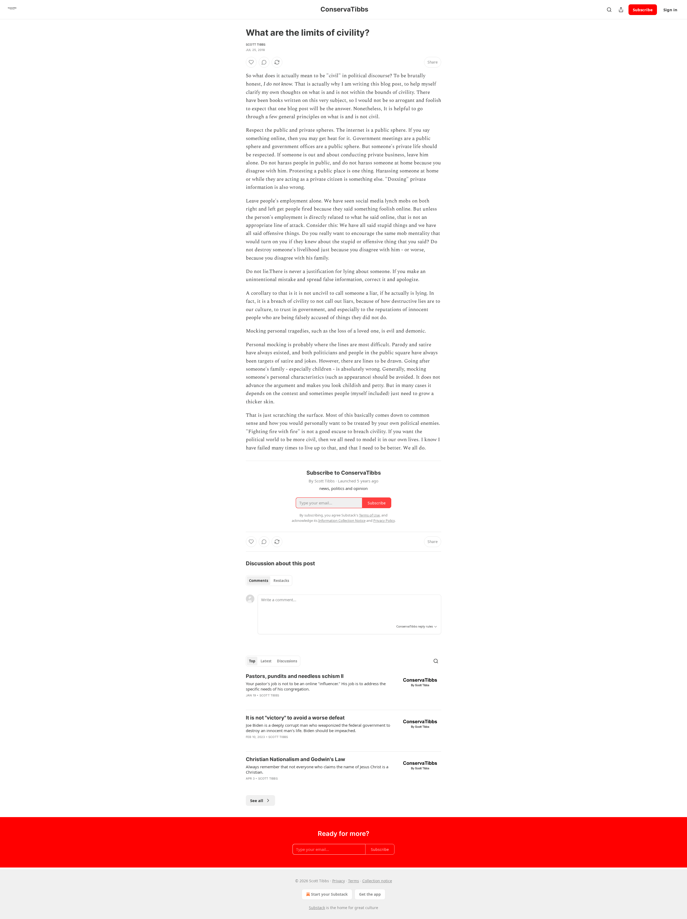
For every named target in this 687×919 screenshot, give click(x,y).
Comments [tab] (258, 580)
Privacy (338, 880)
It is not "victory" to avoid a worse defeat (295, 718)
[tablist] (269, 580)
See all (256, 800)
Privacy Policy (384, 520)
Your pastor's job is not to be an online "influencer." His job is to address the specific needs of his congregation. (316, 686)
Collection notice (377, 880)
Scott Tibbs (255, 44)
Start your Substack (329, 894)
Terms (353, 880)
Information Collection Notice (342, 520)
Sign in (670, 9)
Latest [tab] (266, 661)
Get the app (370, 894)
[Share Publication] (621, 9)
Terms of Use (369, 515)
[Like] (251, 62)
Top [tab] (252, 661)
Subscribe (643, 9)
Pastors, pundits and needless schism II (295, 676)
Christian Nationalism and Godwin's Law (295, 759)
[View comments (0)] (264, 62)
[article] (343, 689)
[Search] (609, 9)
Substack (317, 907)
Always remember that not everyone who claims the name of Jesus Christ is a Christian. (317, 769)
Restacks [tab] (281, 580)
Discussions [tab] (287, 661)
